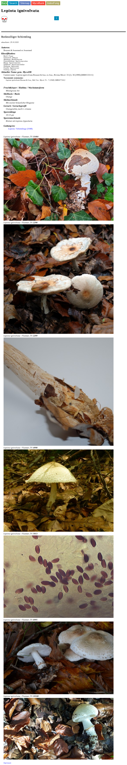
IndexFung (53, 3)
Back (4, 3)
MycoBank (38, 3)
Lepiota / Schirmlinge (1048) (20, 129)
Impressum (7, 763)
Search (13, 3)
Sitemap (24, 3)
